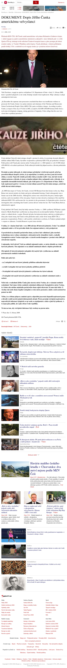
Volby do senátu (5, 612)
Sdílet (59, 28)
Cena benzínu (52, 638)
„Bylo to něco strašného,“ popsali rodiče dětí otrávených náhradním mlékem (40, 382)
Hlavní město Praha (25, 444)
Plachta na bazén (21, 644)
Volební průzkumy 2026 (7, 605)
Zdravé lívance (5, 626)
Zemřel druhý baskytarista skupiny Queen (34, 410)
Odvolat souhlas (26, 661)
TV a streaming (23, 356)
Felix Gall (26, 612)
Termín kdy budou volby (8, 610)
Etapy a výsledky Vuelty (30, 605)
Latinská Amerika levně (30, 631)
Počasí (21, 429)
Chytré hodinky (31, 652)
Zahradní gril (30, 646)
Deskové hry (59, 649)
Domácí (22, 385)
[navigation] (2, 2)
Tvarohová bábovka (6, 628)
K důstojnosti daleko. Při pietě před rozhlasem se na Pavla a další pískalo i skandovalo (40, 440)
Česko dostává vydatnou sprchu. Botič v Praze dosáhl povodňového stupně (39, 426)
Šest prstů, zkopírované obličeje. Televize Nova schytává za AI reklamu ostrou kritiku (42, 353)
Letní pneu (52, 649)
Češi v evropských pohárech (33, 641)
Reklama (19, 659)
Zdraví (21, 400)
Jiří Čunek (16, 326)
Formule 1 (48, 612)
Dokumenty (24, 326)
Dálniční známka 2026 (52, 623)
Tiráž (29, 659)
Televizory (23, 652)
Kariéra (25, 659)
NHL (47, 615)
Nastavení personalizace (38, 661)
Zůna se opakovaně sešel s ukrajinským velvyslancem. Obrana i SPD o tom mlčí (32, 509)
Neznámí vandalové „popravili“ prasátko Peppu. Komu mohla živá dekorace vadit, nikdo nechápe (41, 338)
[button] (33, 69)
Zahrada (22, 342)
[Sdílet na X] (65, 321)
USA (30, 326)
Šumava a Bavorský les (30, 626)
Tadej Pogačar (27, 610)
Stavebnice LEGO (32, 649)
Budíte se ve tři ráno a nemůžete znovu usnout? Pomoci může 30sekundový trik (42, 396)
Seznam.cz (61, 2)
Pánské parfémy (41, 652)
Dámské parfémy (42, 649)
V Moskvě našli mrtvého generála (32, 366)
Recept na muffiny (6, 623)
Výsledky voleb (5, 607)
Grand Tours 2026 (29, 615)
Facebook (7, 659)
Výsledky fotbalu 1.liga (52, 605)
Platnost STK (49, 633)
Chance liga (49, 602)
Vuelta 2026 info (28, 602)
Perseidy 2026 (43, 638)
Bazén (13, 644)
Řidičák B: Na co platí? (52, 628)
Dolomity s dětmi (28, 633)
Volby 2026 (4, 602)
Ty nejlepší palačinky (7, 621)
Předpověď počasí (32, 638)
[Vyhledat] (36, 2)
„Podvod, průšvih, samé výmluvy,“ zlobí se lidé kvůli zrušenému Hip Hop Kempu (55, 509)
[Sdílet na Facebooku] (62, 321)
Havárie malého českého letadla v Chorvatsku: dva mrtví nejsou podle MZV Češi (45, 468)
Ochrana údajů (57, 659)
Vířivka (37, 646)
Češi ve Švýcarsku (29, 628)
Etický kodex (47, 659)
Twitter (13, 659)
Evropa (21, 369)
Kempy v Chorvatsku (29, 621)
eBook (53, 28)
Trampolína (31, 644)
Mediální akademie (38, 659)
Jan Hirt (26, 607)
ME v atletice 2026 (51, 610)
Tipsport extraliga (50, 607)
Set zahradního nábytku (56, 644)
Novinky (3, 27)
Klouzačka (45, 644)
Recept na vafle (5, 631)
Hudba (21, 412)
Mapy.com (23, 638)
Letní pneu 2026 (50, 621)
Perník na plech (5, 633)
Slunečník (38, 644)
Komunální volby (6, 615)
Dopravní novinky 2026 (52, 626)
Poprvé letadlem (28, 623)
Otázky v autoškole (51, 631)
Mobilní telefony (21, 649)
